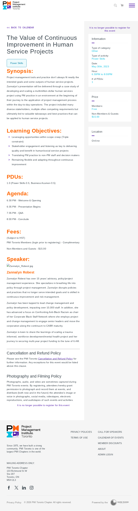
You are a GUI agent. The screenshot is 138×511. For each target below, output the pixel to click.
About (102, 449)
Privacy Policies (81, 432)
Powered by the (100, 502)
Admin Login (105, 454)
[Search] (115, 5)
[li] (24, 488)
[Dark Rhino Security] (119, 502)
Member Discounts (110, 443)
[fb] (9, 488)
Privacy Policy (14, 502)
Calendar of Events (111, 438)
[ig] (31, 488)
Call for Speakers (110, 432)
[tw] (16, 488)
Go (130, 14)
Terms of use (79, 438)
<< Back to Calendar (20, 27)
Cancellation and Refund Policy (55, 358)
